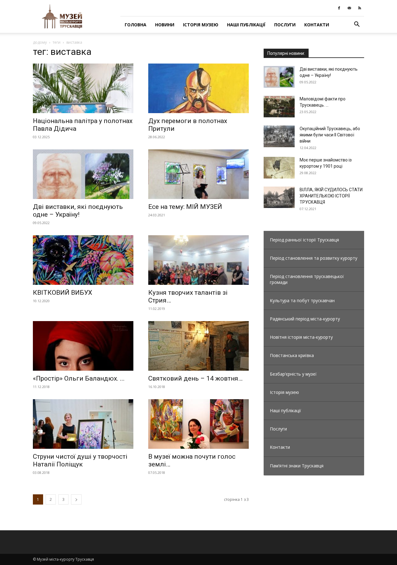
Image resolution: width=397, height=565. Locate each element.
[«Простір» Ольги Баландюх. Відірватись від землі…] (83, 346)
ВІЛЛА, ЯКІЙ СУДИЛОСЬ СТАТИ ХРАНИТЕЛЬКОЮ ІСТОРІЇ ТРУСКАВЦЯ (331, 196)
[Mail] (349, 8)
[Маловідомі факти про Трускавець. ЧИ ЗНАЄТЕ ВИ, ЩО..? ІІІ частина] (279, 106)
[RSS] (359, 8)
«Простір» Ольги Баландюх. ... (79, 378)
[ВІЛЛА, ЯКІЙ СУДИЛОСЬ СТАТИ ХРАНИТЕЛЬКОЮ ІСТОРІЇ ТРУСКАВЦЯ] (279, 197)
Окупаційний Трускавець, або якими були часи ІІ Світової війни (330, 134)
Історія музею (200, 25)
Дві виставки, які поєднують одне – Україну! (78, 210)
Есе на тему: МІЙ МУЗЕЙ (185, 206)
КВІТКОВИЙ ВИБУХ (62, 292)
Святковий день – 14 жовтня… (195, 378)
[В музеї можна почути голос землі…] (198, 424)
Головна (135, 25)
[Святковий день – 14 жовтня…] (198, 346)
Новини (164, 25)
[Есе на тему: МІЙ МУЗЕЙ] (198, 174)
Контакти (316, 25)
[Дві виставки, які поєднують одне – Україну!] (83, 174)
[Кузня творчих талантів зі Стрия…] (198, 260)
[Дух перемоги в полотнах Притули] (198, 88)
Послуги (285, 25)
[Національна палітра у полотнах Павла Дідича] (83, 88)
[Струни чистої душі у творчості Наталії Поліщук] (83, 424)
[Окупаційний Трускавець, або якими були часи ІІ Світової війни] (279, 136)
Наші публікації (246, 25)
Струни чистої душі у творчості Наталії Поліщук (80, 460)
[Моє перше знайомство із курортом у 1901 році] (279, 168)
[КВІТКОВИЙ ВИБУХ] (83, 260)
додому (40, 42)
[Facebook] (339, 8)
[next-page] (76, 499)
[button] (356, 25)
